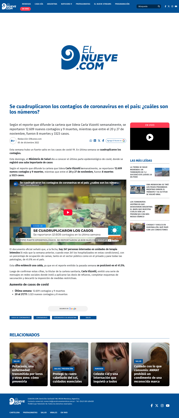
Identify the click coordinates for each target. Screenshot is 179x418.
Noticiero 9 (66, 4)
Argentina (52, 4)
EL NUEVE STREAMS (102, 4)
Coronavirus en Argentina (65, 318)
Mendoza (26, 4)
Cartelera (15, 412)
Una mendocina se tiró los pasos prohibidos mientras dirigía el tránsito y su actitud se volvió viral (157, 189)
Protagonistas (83, 4)
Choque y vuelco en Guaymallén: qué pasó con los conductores (157, 227)
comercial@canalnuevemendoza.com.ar (59, 401)
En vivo (25, 9)
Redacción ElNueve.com (30, 139)
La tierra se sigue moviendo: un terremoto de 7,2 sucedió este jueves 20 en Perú (141, 172)
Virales (53, 412)
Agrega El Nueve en (114, 141)
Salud (88, 318)
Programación (122, 4)
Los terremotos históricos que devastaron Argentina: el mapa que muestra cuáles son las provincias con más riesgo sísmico (141, 209)
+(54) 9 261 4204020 (86, 401)
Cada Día (39, 4)
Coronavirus (41, 318)
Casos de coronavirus (20, 318)
